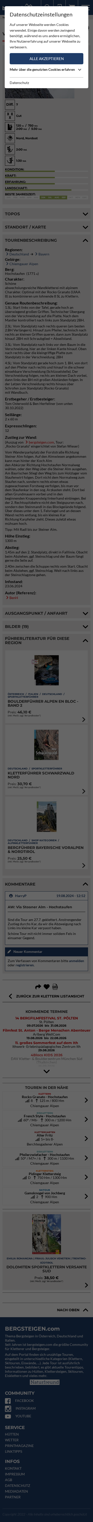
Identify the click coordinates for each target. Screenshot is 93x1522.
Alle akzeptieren (47, 58)
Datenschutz (19, 82)
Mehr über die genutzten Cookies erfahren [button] (43, 69)
